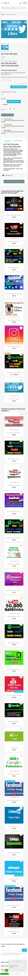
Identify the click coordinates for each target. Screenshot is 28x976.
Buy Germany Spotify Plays (14, 372)
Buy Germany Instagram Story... (14, 590)
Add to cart (13, 101)
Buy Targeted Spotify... (14, 459)
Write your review (8, 115)
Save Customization (18, 87)
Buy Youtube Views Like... (14, 931)
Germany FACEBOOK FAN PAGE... (14, 294)
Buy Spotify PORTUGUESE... (14, 538)
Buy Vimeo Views (14, 879)
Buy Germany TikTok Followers (14, 215)
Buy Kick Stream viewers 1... (14, 669)
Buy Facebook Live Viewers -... (14, 905)
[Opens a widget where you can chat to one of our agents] (17, 967)
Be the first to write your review (15, 181)
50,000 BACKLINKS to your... (14, 616)
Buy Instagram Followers (14, 320)
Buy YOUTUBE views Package (14, 695)
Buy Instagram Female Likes (14, 346)
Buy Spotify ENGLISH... (14, 267)
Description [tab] (7, 140)
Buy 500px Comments (14, 852)
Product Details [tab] (18, 140)
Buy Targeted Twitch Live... (14, 511)
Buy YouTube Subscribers (14, 485)
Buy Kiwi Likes (14, 747)
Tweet (10, 110)
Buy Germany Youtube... (14, 241)
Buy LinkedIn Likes (14, 826)
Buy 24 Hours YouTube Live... (14, 433)
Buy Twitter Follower (14, 399)
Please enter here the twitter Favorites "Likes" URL (14, 77)
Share (6, 110)
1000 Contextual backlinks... (14, 564)
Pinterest (14, 110)
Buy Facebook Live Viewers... (14, 800)
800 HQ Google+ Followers (14, 774)
